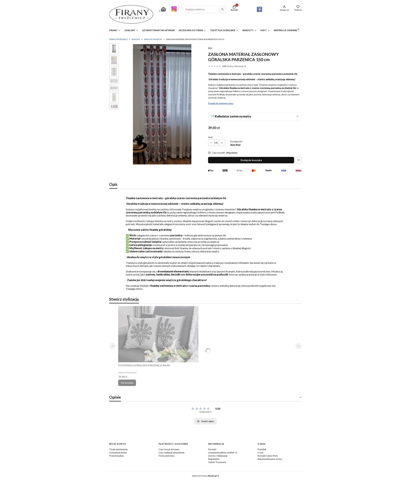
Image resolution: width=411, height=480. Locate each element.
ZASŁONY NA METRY (153, 39)
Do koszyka (127, 382)
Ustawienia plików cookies (221, 452)
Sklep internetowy (204, 476)
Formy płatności (167, 455)
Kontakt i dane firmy (268, 455)
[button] (255, 116)
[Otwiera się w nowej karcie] (259, 9)
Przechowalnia (116, 455)
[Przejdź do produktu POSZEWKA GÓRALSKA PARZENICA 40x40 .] (158, 334)
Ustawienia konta (118, 452)
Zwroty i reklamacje (217, 455)
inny (210, 47)
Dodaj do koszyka (251, 160)
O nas (260, 452)
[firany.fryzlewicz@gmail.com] (162, 12)
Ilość (210, 137)
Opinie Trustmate (217, 462)
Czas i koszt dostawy (169, 449)
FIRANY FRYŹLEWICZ (118, 39)
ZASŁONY (135, 39)
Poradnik (262, 449)
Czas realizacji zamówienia (171, 452)
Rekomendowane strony (270, 459)
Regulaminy (214, 459)
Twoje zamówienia (118, 449)
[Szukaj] (222, 9)
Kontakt (212, 449)
